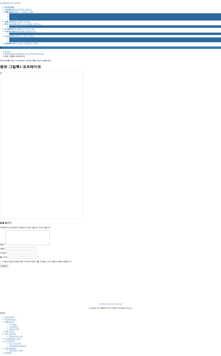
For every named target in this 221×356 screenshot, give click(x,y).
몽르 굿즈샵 (118, 304)
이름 (2, 249)
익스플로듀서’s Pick (13, 339)
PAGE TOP (214, 343)
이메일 (3, 253)
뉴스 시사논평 (15, 38)
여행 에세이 (9, 322)
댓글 (2, 244)
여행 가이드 (9, 331)
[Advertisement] (69, 285)
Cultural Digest (10, 348)
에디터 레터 (9, 317)
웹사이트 (3, 257)
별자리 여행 (14, 19)
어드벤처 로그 (10, 319)
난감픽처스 (13, 17)
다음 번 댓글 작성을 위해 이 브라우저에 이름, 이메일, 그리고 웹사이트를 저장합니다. (37, 261)
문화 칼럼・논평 (16, 34)
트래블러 (8, 353)
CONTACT (102, 304)
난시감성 (13, 14)
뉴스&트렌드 (10, 341)
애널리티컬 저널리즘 (17, 41)
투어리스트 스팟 (16, 26)
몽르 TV (110, 304)
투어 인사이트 (10, 334)
